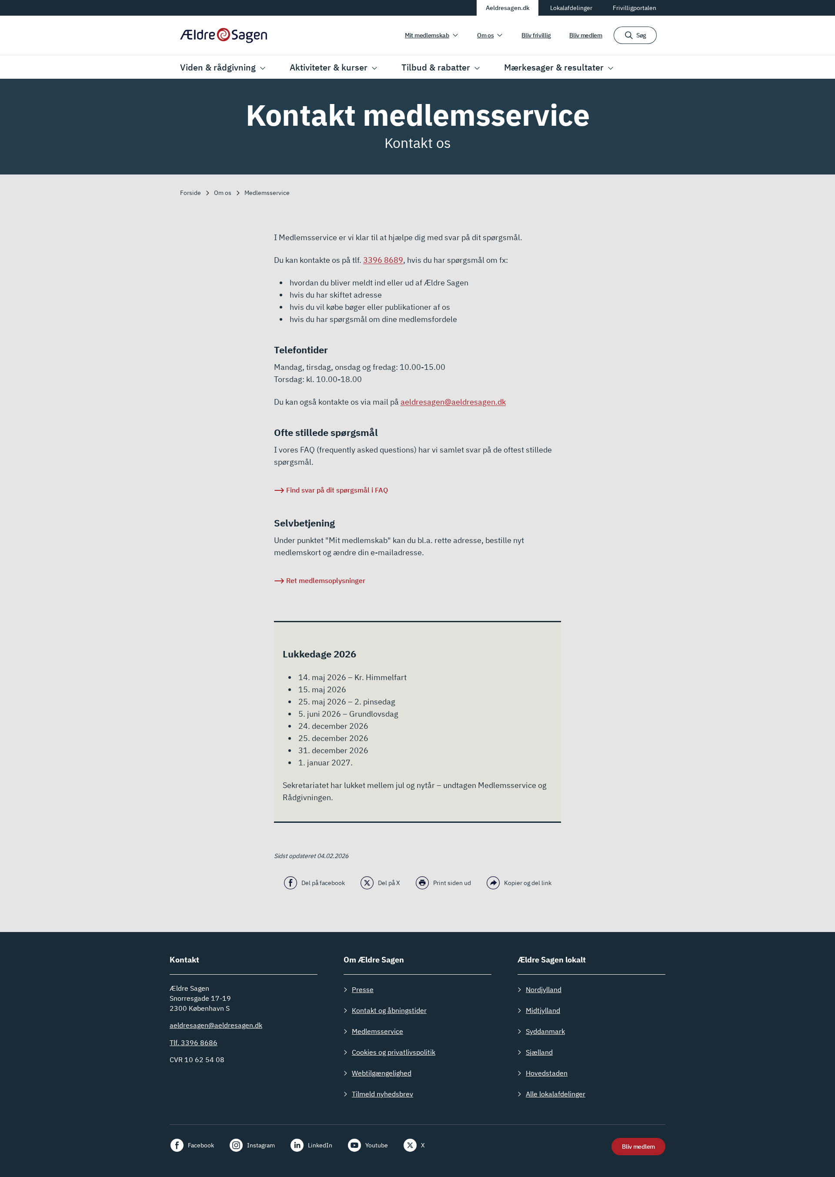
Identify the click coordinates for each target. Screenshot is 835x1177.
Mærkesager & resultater (554, 67)
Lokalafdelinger (571, 8)
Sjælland (539, 1052)
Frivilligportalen (634, 8)
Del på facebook (323, 883)
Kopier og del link (527, 883)
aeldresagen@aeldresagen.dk (453, 402)
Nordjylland (543, 989)
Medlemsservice (377, 1031)
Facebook (201, 1145)
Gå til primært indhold (213, 7)
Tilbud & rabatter (435, 67)
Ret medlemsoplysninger (325, 580)
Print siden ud (452, 883)
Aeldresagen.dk (508, 8)
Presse (363, 989)
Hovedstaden (547, 1073)
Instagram (261, 1145)
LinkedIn (320, 1145)
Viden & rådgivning (218, 67)
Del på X (389, 883)
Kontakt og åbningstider (389, 1010)
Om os (485, 35)
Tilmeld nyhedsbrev (382, 1094)
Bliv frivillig (536, 35)
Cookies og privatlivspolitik (393, 1052)
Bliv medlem (585, 35)
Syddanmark (545, 1031)
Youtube (376, 1145)
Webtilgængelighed (381, 1073)
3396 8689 (383, 260)
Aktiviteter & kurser (328, 67)
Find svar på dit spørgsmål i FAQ (337, 490)
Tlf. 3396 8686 (193, 1042)
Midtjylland (543, 1010)
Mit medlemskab (427, 35)
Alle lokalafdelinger (555, 1094)
